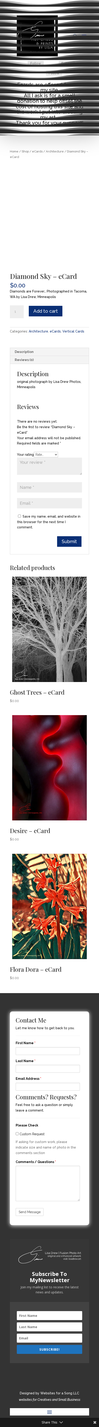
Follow (35, 63)
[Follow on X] (53, 64)
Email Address (28, 1078)
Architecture (55, 151)
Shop (25, 151)
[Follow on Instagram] (40, 73)
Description (24, 352)
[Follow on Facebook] (22, 64)
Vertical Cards (73, 331)
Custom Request (31, 1134)
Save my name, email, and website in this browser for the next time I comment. (48, 522)
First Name (25, 1043)
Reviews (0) (24, 360)
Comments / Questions (36, 1162)
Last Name (25, 1061)
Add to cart (45, 311)
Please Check (27, 1125)
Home (14, 151)
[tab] (49, 352)
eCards (37, 151)
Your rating (25, 454)
